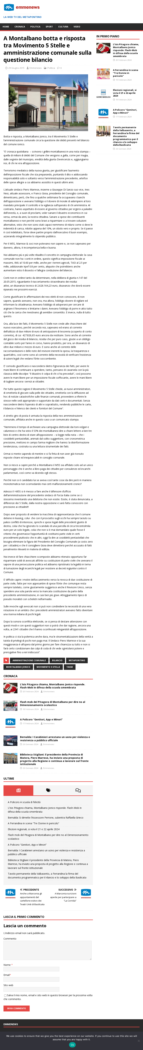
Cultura (63, 26)
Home (6, 26)
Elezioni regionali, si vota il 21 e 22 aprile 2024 (33, 829)
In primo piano (107, 36)
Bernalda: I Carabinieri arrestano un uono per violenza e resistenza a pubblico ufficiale (55, 738)
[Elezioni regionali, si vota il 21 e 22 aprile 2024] (103, 96)
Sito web (8, 985)
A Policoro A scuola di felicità (24, 802)
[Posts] (18, 790)
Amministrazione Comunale (29, 660)
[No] (138, 1041)
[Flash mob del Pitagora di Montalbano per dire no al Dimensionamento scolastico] (10, 708)
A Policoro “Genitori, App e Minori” (41, 719)
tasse (69, 666)
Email (6, 975)
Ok (72, 1044)
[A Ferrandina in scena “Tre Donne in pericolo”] (103, 77)
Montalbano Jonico (18, 666)
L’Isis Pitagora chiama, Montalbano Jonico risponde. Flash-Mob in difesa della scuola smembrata (52, 686)
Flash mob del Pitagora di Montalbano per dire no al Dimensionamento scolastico (52, 703)
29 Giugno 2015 (16, 67)
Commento (9, 938)
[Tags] (48, 790)
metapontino (77, 660)
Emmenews (35, 67)
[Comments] (78, 790)
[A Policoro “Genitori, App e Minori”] (10, 726)
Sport (49, 26)
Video (77, 26)
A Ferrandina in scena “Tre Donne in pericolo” (33, 823)
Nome (7, 964)
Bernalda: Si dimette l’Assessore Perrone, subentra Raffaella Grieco (45, 817)
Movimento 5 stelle (48, 666)
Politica (35, 26)
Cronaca (19, 26)
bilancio (57, 660)
